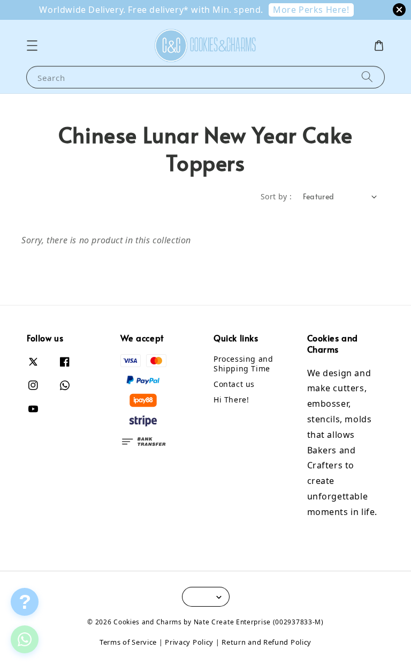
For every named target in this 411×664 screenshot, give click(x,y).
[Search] (367, 76)
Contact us (234, 384)
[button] (32, 45)
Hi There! (231, 399)
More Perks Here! (311, 10)
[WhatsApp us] (25, 639)
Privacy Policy (189, 642)
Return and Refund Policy (266, 642)
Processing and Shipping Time (243, 364)
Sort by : (276, 196)
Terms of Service (128, 642)
